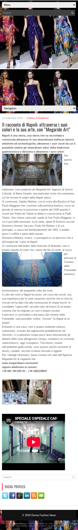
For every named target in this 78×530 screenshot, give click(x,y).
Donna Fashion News (43, 515)
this (50, 523)
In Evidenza (42, 118)
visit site (32, 526)
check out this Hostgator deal (55, 526)
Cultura (31, 118)
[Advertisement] (39, 62)
